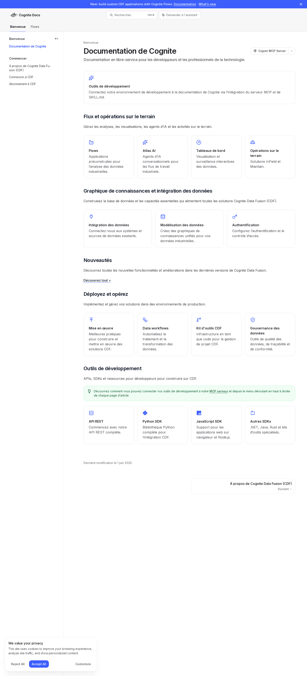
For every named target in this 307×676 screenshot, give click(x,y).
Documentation (185, 4)
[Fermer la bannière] (301, 4)
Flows (35, 26)
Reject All (18, 664)
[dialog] (51, 654)
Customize (83, 664)
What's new (207, 4)
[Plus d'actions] (291, 51)
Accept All (39, 664)
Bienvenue (18, 26)
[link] (189, 87)
